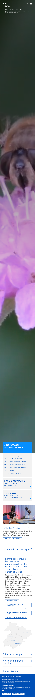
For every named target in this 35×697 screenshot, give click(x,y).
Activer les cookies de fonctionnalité (12, 690)
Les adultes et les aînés (14, 459)
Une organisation (12, 600)
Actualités (10, 541)
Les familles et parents (14, 473)
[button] (29, 528)
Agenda (6, 538)
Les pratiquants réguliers (15, 456)
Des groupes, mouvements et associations (15, 605)
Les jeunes (10, 470)
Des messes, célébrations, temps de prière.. (17, 613)
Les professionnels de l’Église (16, 467)
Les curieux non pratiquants (16, 464)
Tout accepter (6, 693)
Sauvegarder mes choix (18, 693)
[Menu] (31, 4)
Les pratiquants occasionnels (16, 462)
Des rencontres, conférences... (15, 617)
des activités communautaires (15, 609)
